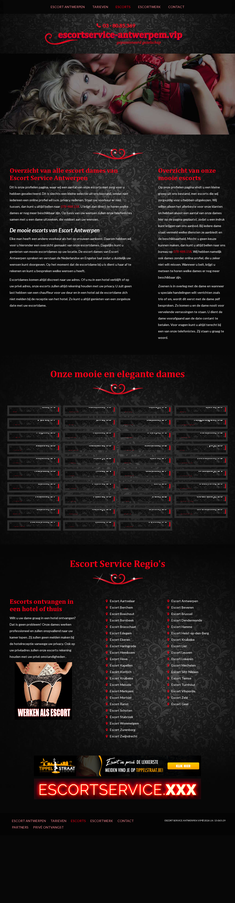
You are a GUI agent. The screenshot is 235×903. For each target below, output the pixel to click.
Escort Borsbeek (122, 620)
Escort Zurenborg (122, 730)
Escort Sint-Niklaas (185, 672)
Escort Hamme (181, 627)
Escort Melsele (120, 685)
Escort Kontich (120, 672)
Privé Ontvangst (48, 827)
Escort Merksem (121, 691)
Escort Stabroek (121, 717)
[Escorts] (117, 765)
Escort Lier (179, 646)
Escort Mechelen (183, 665)
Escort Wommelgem (124, 723)
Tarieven (100, 7)
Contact (176, 7)
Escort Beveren (182, 607)
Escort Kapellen (121, 665)
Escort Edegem (121, 633)
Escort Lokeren (182, 659)
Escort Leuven (181, 652)
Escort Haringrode (123, 646)
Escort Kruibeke (121, 678)
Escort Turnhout (183, 685)
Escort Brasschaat (123, 627)
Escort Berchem (121, 607)
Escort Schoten (121, 710)
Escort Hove (119, 659)
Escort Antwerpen (68, 7)
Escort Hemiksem (122, 652)
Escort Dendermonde (186, 620)
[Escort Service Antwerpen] (117, 37)
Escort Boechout (122, 614)
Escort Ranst (119, 704)
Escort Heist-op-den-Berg (190, 633)
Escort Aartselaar (122, 601)
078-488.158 (70, 206)
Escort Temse (181, 678)
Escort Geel (179, 704)
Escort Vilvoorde (183, 691)
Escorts (123, 7)
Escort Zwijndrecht (123, 736)
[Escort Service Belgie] (117, 788)
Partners (20, 827)
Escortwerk (149, 7)
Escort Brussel (181, 614)
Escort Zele (179, 697)
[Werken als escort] (43, 691)
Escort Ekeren (120, 639)
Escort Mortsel (120, 697)
